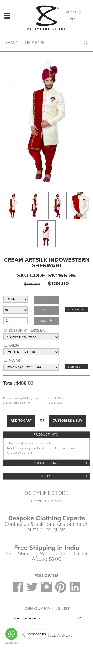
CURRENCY (74, 13)
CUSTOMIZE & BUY (67, 421)
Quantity (46, 321)
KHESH (14, 346)
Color (46, 299)
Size (46, 310)
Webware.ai (60, 635)
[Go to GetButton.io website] (11, 643)
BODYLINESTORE (47, 493)
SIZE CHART (76, 309)
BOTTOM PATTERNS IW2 (27, 331)
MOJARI (15, 361)
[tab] (46, 435)
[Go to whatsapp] (11, 634)
